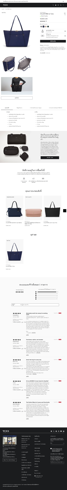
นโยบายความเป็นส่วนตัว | (7, 486)
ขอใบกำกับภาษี (24, 477)
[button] (47, 292)
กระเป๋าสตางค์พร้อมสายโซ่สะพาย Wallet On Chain (32, 223)
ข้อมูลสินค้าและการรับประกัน (26, 465)
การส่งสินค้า (24, 454)
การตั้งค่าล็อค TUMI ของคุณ (26, 474)
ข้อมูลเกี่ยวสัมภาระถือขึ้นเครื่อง (26, 469)
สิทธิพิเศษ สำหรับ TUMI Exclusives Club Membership (25, 440)
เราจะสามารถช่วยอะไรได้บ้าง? (55, 107)
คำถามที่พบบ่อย (24, 472)
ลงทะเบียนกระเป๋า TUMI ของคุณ (40, 444)
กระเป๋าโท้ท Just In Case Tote (50, 222)
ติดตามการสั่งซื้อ (37, 441)
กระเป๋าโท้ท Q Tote (10, 266)
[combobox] (16, 305)
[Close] (63, 1)
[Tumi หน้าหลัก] (5, 5)
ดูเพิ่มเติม (34, 332)
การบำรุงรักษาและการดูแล (35, 107)
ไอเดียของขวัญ (37, 461)
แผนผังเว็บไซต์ (15, 486)
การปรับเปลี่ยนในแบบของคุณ (40, 456)
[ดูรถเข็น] (60, 5)
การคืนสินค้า (24, 457)
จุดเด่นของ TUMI (37, 453)
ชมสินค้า (14, 216)
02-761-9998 (38, 473)
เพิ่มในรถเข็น (53, 41)
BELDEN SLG (27, 221)
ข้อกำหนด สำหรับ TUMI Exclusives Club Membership (26, 446)
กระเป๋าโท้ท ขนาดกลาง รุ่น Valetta (14, 222)
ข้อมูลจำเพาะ (19, 107)
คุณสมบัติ (7, 107)
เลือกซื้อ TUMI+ (50, 157)
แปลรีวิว (27, 376)
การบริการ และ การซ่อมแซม (26, 462)
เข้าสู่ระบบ (36, 438)
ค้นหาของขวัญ (37, 458)
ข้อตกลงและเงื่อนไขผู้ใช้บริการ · (33, 484)
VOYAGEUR (8, 221)
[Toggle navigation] (63, 5)
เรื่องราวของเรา (37, 450)
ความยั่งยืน (36, 466)
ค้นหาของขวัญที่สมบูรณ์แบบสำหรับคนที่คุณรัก (12, 1)
